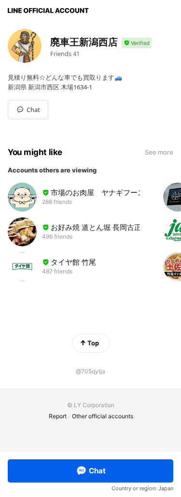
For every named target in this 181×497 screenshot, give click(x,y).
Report (58, 416)
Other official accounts (102, 416)
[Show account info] (137, 43)
